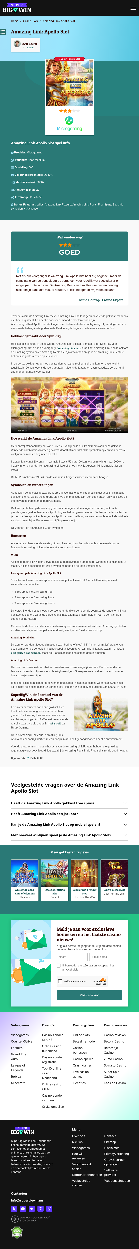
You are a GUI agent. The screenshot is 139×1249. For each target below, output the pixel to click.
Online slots (81, 1035)
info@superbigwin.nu (27, 1200)
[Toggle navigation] (133, 9)
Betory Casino (114, 1041)
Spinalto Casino (115, 1065)
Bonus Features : (25, 204)
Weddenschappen (117, 1180)
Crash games (82, 1065)
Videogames (20, 1035)
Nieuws (77, 1142)
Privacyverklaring (116, 1154)
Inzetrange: (22, 197)
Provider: (20, 152)
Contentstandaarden (87, 1175)
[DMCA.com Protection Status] (17, 1230)
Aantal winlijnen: (25, 189)
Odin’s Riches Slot (114, 889)
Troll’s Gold (54, 723)
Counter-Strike (21, 1041)
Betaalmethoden (85, 1041)
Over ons (78, 1136)
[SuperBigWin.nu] (17, 7)
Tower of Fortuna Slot (54, 891)
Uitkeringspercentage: (29, 174)
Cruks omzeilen (53, 1106)
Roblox (16, 1076)
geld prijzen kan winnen (26, 652)
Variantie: (21, 160)
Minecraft (18, 1083)
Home (14, 21)
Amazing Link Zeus (69, 348)
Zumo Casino (113, 1059)
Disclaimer (111, 1148)
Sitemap (110, 1142)
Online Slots (30, 21)
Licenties (79, 1083)
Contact (110, 1136)
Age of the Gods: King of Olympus (25, 891)
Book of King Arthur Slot (84, 891)
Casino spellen (83, 1059)
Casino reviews (115, 1035)
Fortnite (17, 1048)
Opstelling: (22, 167)
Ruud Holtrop (29, 43)
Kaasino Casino (115, 1083)
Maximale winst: (26, 182)
